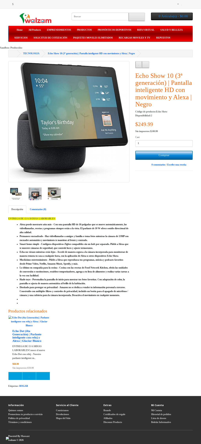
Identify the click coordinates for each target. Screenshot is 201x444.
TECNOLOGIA (31, 53)
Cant (137, 137)
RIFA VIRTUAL (145, 29)
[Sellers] (167, 4)
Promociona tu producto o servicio (25, 414)
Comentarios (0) (38, 209)
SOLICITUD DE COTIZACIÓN (50, 37)
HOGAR (23, 386)
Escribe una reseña (176, 164)
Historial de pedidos (161, 414)
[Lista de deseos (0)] (181, 4)
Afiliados (107, 418)
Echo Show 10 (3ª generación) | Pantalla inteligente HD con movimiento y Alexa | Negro (91, 53)
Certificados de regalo (114, 414)
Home (19, 29)
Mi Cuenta (156, 410)
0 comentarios (158, 164)
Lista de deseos (158, 418)
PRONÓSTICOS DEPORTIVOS (114, 29)
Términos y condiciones (20, 422)
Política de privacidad (19, 418)
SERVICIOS (21, 37)
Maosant (25, 436)
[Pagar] (190, 4)
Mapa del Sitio (63, 418)
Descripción (17, 209)
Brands (107, 410)
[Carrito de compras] (185, 4)
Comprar (164, 155)
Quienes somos (15, 410)
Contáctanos (62, 410)
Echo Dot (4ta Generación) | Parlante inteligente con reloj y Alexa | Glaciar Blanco (26, 335)
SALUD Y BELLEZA (171, 29)
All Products (34, 29)
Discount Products (112, 422)
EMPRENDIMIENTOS (59, 29)
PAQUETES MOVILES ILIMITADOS (93, 37)
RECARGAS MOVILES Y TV (134, 37)
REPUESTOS (163, 37)
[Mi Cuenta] (177, 4)
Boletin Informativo (161, 422)
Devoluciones (62, 414)
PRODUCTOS (84, 29)
